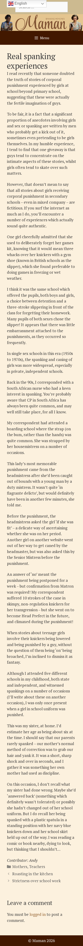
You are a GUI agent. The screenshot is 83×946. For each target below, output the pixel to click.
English (20, 3)
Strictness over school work (36, 880)
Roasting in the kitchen (32, 873)
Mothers (19, 866)
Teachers (37, 866)
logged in (38, 914)
